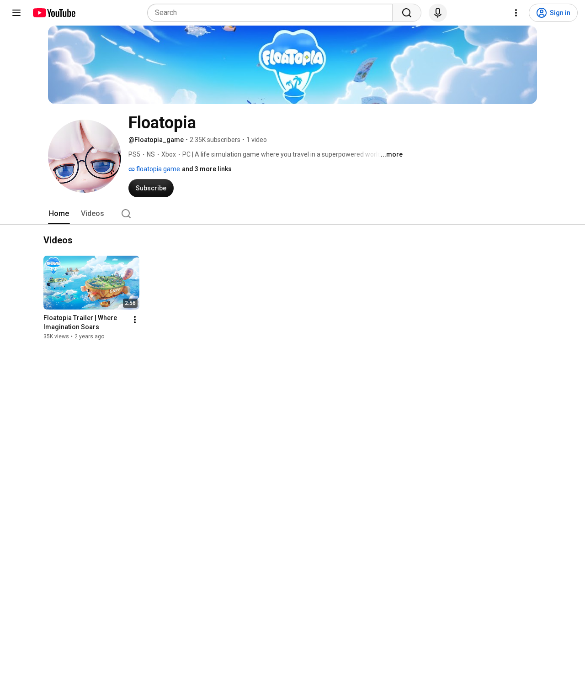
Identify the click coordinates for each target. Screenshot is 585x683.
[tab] (59, 214)
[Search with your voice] (438, 13)
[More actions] (135, 320)
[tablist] (292, 214)
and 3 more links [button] (207, 169)
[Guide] (16, 12)
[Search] (406, 13)
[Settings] (516, 12)
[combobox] (272, 12)
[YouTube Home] (54, 13)
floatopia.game (157, 169)
